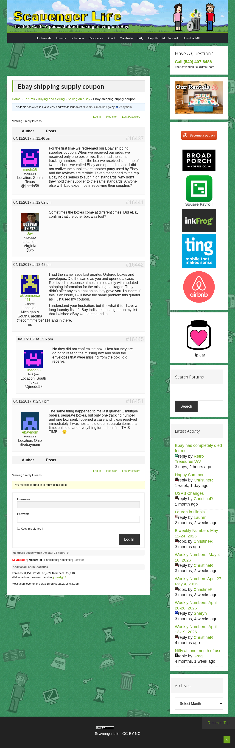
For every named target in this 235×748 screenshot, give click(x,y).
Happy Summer (189, 475)
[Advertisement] (96, 59)
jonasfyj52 (59, 577)
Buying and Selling (51, 99)
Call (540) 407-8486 (193, 61)
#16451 (135, 401)
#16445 (135, 339)
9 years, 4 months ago (97, 107)
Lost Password (131, 116)
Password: (23, 514)
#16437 (135, 138)
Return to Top (218, 723)
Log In (97, 116)
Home (16, 99)
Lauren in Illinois (190, 512)
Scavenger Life (117, 16)
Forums (29, 99)
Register (111, 116)
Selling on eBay (79, 99)
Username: (24, 499)
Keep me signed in (32, 528)
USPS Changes (189, 493)
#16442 (135, 265)
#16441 (135, 202)
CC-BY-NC (131, 734)
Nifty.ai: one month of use (198, 650)
